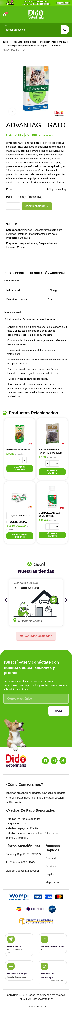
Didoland (51, 858)
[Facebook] (45, 760)
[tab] (14, 273)
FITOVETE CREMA (16, 522)
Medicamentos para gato (43, 233)
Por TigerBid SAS (36, 1006)
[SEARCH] (65, 29)
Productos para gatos (24, 41)
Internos (22, 233)
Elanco (21, 247)
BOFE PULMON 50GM (18, 449)
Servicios (51, 866)
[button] (19, 468)
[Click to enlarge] (12, 111)
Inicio (6, 41)
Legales (50, 874)
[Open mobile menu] (67, 14)
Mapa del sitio (53, 882)
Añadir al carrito (36, 206)
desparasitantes (28, 243)
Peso (9, 196)
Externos (56, 45)
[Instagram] (54, 760)
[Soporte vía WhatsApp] (44, 966)
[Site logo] (36, 13)
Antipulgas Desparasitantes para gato (27, 45)
